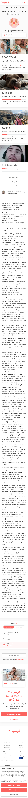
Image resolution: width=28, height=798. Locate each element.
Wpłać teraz (10, 645)
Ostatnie (8, 627)
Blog (21, 752)
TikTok (20, 734)
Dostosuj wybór (14, 794)
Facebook (3, 734)
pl (22, 2)
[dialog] (14, 782)
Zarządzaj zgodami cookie (7, 760)
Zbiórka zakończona (14, 177)
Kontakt (7, 754)
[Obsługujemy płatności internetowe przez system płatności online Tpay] (21, 758)
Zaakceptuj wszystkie (14, 785)
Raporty (21, 747)
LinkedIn (16, 734)
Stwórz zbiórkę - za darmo (14, 714)
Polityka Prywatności (7, 749)
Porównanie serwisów (7, 756)
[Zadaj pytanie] (24, 192)
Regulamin (7, 747)
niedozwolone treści (20, 659)
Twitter (7, 734)
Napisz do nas (14, 660)
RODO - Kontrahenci (7, 752)
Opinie (21, 745)
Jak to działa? (14, 719)
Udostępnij (14, 182)
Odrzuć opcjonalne (14, 790)
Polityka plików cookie (7, 758)
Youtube (25, 734)
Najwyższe (19, 627)
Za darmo (21, 749)
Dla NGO (21, 754)
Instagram (11, 734)
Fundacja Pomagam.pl (21, 756)
